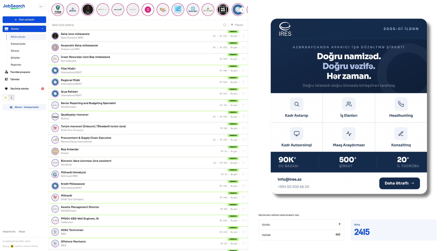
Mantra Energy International (86, 139)
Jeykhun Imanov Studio (26, 246)
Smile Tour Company (93, 128)
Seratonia (86, 162)
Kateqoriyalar (18, 43)
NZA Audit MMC (73, 174)
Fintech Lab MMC (79, 47)
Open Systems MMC (75, 35)
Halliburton (80, 220)
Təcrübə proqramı (20, 72)
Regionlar (16, 64)
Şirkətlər (15, 57)
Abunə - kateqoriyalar (27, 107)
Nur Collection (85, 58)
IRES (72, 231)
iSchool (75, 116)
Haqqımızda (9, 231)
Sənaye (15, 50)
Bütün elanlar (18, 36)
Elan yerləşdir (27, 19)
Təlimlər (15, 79)
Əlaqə (22, 231)
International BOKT (71, 70)
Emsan (70, 151)
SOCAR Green (88, 104)
